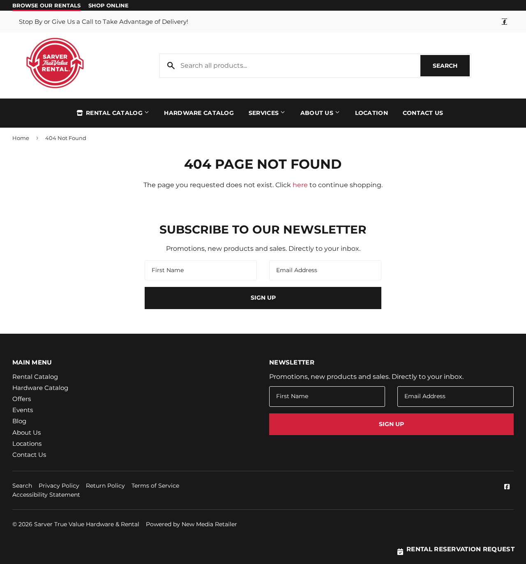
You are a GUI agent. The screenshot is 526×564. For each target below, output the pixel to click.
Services (265, 113)
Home (20, 138)
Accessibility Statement (46, 494)
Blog (19, 421)
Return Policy (105, 485)
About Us (317, 113)
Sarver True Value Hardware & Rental (86, 524)
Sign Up (263, 297)
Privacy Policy (59, 485)
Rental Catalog (114, 113)
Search (451, 65)
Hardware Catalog (198, 113)
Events (22, 410)
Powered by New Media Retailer (191, 524)
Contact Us (423, 113)
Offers (21, 399)
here (300, 185)
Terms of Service (155, 485)
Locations (27, 443)
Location (371, 113)
